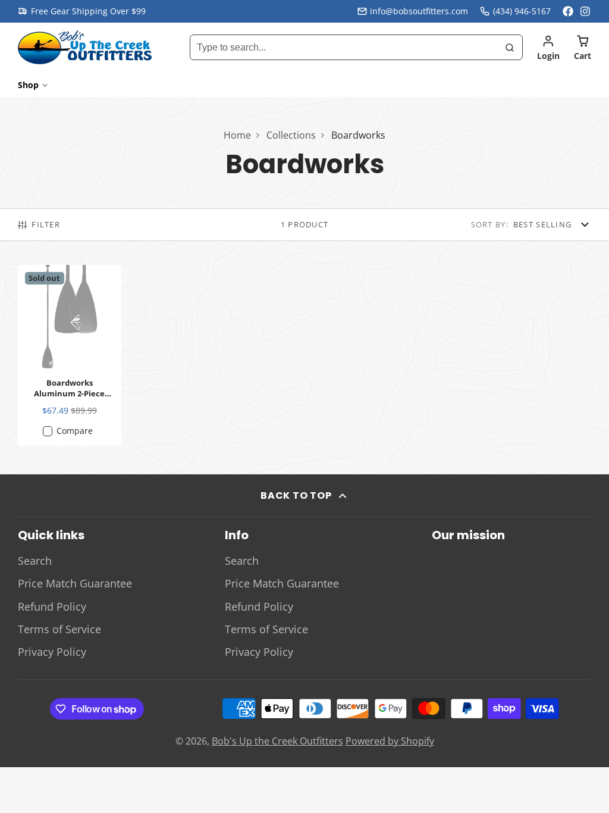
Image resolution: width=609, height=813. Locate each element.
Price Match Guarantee (75, 583)
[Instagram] (585, 11)
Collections (291, 135)
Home (237, 135)
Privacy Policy (52, 652)
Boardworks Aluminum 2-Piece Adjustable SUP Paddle (69, 355)
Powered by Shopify (390, 741)
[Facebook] (568, 11)
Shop (28, 84)
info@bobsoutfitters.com (419, 11)
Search (35, 561)
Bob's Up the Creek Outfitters (277, 741)
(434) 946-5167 (522, 11)
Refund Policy (52, 606)
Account (548, 48)
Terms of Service (59, 629)
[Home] (85, 47)
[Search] (509, 47)
